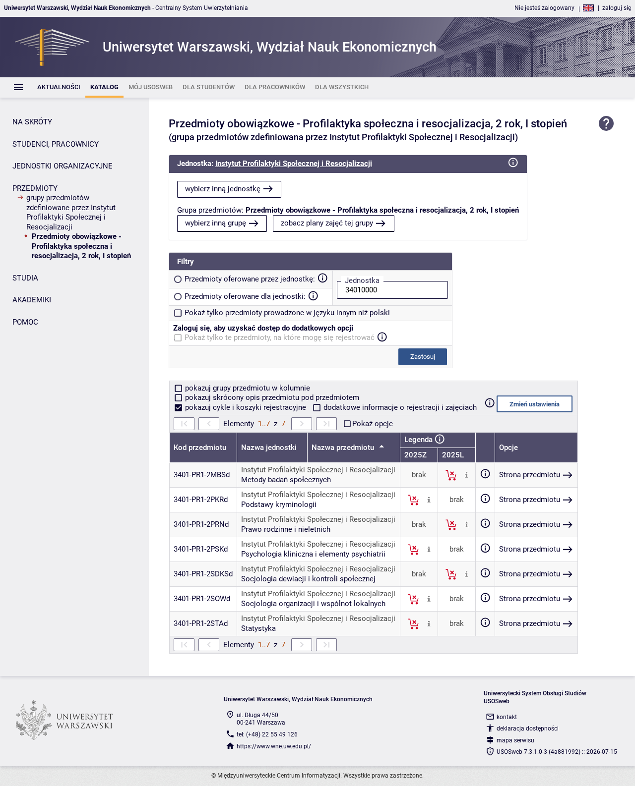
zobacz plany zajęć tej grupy (327, 223)
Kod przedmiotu (200, 447)
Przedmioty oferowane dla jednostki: (245, 296)
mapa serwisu (515, 740)
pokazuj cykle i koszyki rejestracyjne (245, 407)
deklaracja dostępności (528, 728)
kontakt (507, 717)
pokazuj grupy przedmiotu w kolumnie (246, 388)
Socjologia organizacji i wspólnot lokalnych (313, 603)
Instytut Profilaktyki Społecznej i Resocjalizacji (293, 163)
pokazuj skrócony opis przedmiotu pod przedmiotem (271, 397)
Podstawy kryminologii (279, 504)
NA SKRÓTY (32, 121)
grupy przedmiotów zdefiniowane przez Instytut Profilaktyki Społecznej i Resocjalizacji (71, 212)
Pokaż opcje (372, 423)
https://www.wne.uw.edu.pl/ (274, 746)
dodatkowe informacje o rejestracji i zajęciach (399, 407)
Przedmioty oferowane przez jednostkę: (250, 279)
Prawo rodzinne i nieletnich (285, 529)
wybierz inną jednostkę (222, 188)
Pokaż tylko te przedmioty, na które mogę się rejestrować (280, 337)
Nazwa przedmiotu (344, 447)
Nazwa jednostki (269, 447)
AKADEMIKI (31, 299)
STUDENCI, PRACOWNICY (55, 144)
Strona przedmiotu (529, 474)
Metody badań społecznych (286, 479)
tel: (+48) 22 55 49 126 (267, 734)
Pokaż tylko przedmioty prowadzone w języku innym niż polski (287, 312)
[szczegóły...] (466, 474)
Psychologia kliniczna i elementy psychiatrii (313, 554)
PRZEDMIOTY (35, 188)
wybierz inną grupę (215, 223)
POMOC (25, 322)
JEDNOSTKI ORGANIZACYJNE (62, 166)
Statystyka (258, 628)
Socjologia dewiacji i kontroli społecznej (308, 578)
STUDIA (25, 278)
